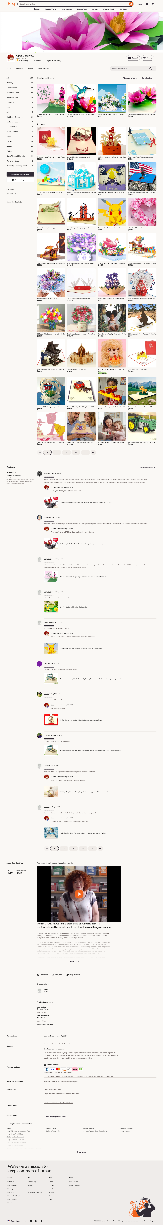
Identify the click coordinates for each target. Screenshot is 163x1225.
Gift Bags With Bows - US (15, 1137)
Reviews (19, 68)
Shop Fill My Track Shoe (15, 1134)
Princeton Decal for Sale (15, 1145)
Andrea (46, 517)
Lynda (46, 765)
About (30, 68)
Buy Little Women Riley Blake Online (95, 1131)
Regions (153, 1221)
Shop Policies (43, 68)
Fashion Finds (82, 9)
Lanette (46, 807)
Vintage (95, 9)
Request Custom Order (21, 174)
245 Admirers (11, 193)
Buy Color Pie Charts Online (16, 1142)
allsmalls (47, 473)
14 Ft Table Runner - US (52, 1131)
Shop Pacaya (125, 1131)
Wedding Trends (108, 9)
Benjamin (47, 735)
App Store (14, 1210)
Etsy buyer (47, 559)
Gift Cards (123, 9)
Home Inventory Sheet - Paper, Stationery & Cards (24, 1148)
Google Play (31, 1210)
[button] (133, 58)
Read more (74, 961)
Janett (46, 694)
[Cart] (152, 4)
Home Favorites (66, 9)
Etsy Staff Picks (50, 9)
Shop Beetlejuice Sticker (15, 1140)
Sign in (139, 4)
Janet (46, 663)
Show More (81, 1152)
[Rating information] (17, 61)
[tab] (20, 77)
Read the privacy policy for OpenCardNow (58, 1103)
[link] (39, 452)
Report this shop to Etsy (15, 202)
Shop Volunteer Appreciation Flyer (18, 1131)
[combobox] (72, 4)
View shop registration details (56, 1117)
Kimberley (47, 622)
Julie (52, 487)
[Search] (131, 4)
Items (9, 68)
